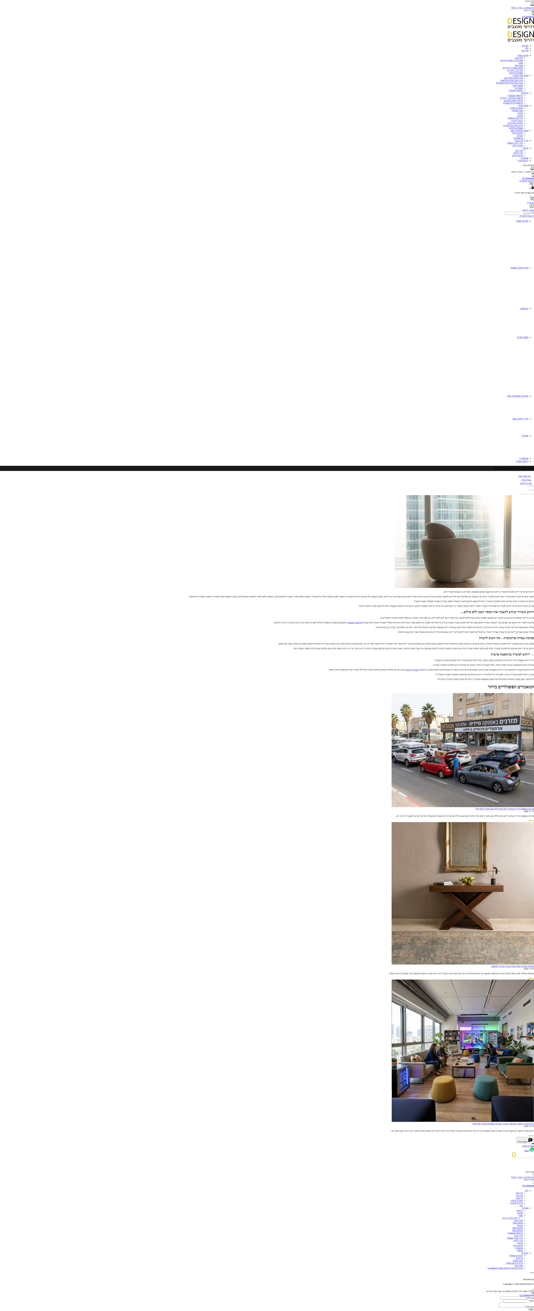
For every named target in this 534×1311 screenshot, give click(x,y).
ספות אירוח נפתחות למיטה (511, 60)
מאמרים (531, 490)
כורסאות (524, 93)
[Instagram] (532, 1165)
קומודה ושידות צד (515, 123)
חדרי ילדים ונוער (521, 140)
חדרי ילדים (518, 1240)
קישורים (524, 1253)
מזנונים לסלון (517, 1228)
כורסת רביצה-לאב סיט (513, 100)
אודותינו (525, 46)
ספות (521, 63)
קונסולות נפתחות (516, 90)
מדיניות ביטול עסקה (514, 1263)
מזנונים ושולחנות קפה (519, 130)
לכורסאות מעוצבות (355, 622)
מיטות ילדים (518, 145)
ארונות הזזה (518, 1245)
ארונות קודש (517, 155)
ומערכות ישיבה (412, 670)
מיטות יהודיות (517, 120)
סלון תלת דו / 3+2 (509, 1218)
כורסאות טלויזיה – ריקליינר (511, 98)
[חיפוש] (531, 184)
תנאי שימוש (518, 1260)
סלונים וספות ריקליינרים (513, 68)
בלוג (526, 48)
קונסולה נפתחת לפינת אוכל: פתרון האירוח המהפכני (512, 966)
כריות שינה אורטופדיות (513, 125)
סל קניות (530, 202)
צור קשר (524, 51)
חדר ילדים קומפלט (515, 143)
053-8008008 (528, 17)
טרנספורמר (518, 138)
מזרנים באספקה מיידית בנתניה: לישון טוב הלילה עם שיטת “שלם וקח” (504, 809)
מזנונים (520, 135)
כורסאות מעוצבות (515, 95)
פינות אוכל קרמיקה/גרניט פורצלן (509, 83)
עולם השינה (523, 105)
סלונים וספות (523, 55)
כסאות (520, 1250)
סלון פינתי (519, 58)
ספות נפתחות (517, 110)
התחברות (524, 181)
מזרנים (520, 115)
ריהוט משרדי (522, 160)
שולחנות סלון (517, 133)
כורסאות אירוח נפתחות (513, 103)
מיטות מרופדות (516, 108)
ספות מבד (519, 65)
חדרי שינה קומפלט (515, 1238)
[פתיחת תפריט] (533, 30)
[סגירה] (533, 1289)
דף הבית (531, 486)
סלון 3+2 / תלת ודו (515, 70)
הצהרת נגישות (517, 1200)
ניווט (526, 1190)
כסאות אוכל (518, 85)
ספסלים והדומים (516, 73)
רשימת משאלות (516, 1255)
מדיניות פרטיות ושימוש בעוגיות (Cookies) (505, 1268)
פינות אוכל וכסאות (520, 75)
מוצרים (525, 1208)
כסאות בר (518, 88)
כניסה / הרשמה (528, 210)
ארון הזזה (519, 150)
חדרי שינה (518, 1235)
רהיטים (520, 1210)
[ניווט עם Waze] (532, 169)
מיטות (520, 113)
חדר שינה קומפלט (515, 118)
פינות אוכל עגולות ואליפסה (511, 80)
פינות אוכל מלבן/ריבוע (513, 78)
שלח (531, 1309)
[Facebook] (533, 1169)
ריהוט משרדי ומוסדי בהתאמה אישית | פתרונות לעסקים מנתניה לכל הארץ (503, 1124)
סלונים (520, 1213)
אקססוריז (524, 158)
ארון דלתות (518, 153)
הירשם (531, 181)
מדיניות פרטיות (516, 1203)
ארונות (525, 148)
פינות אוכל (518, 1220)
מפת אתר (519, 1265)
